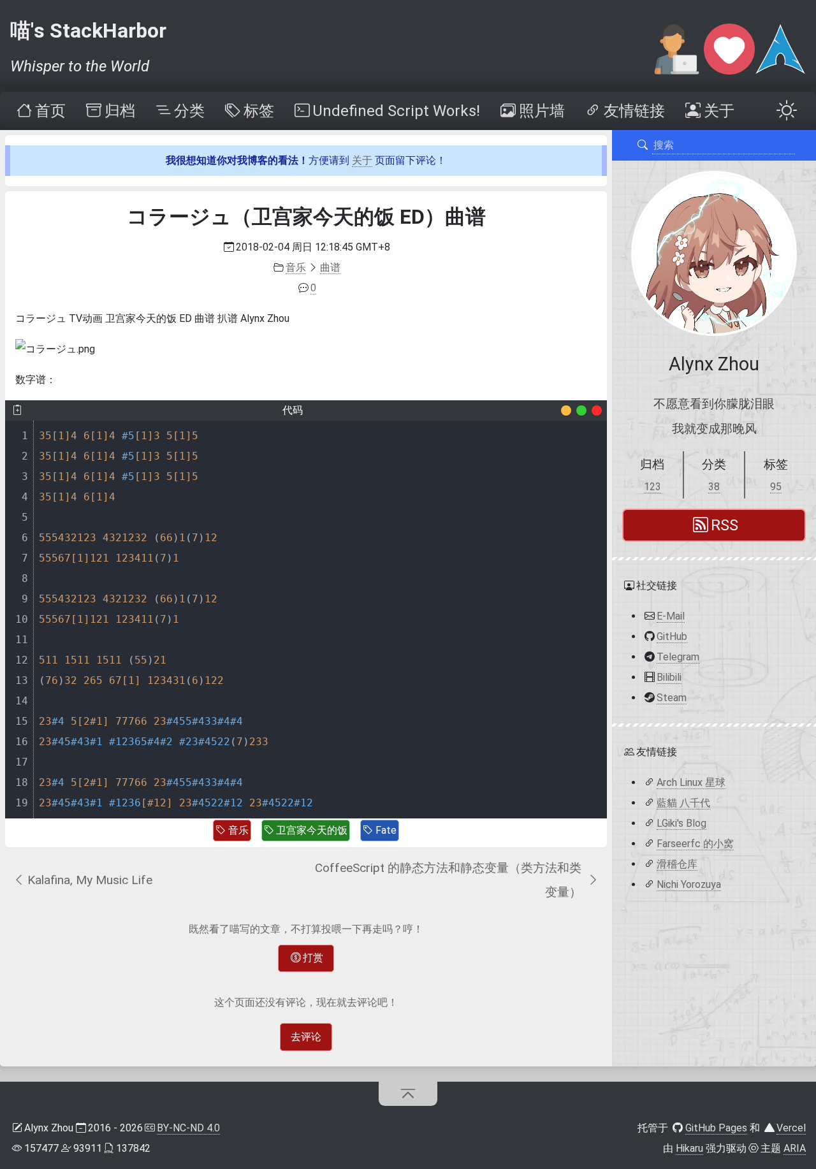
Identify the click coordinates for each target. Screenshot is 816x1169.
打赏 (313, 958)
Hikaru (689, 1148)
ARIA (794, 1148)
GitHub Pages (716, 1128)
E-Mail (671, 615)
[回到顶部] (408, 1094)
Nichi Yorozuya (689, 884)
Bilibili (669, 677)
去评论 (306, 1037)
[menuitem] (40, 111)
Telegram (678, 656)
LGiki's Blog (681, 823)
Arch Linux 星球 (691, 782)
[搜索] (643, 145)
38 (714, 487)
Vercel (791, 1128)
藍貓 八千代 (683, 802)
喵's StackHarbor (88, 30)
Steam (672, 697)
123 (652, 487)
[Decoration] (566, 410)
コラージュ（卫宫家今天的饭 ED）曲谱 (306, 217)
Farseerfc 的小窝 (695, 843)
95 (776, 487)
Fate (386, 830)
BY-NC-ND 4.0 (188, 1128)
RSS (724, 525)
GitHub (672, 636)
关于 (362, 160)
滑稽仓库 (677, 863)
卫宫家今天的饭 (311, 830)
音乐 (238, 830)
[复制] (17, 410)
